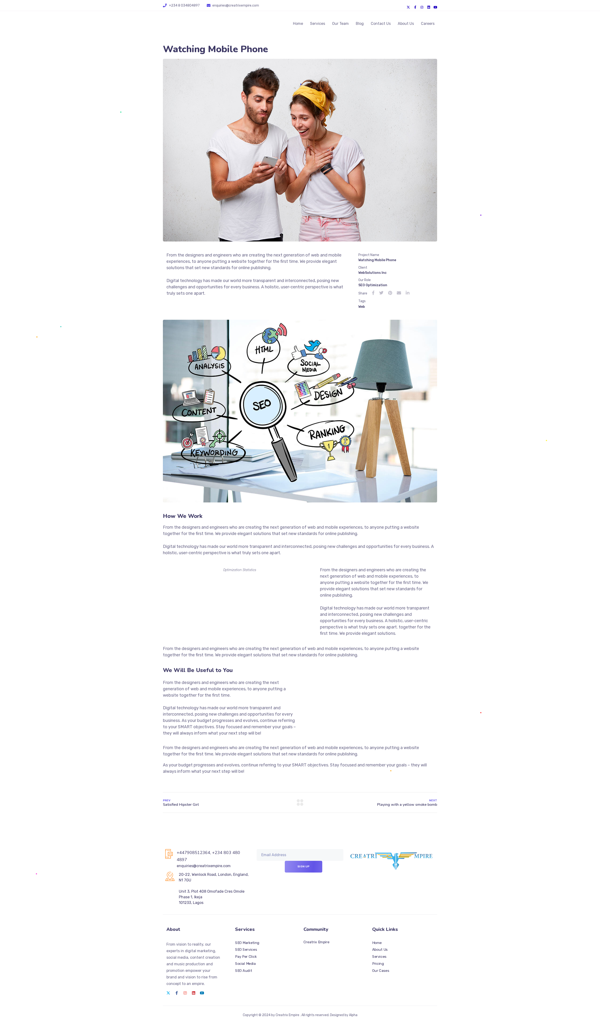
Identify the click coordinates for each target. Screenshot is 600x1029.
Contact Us (381, 23)
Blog (360, 23)
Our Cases (380, 970)
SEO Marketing (247, 942)
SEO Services (246, 949)
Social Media (245, 963)
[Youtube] (435, 7)
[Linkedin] (428, 7)
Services (317, 23)
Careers (428, 23)
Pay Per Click (246, 957)
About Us (406, 23)
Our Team (340, 23)
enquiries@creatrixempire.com (235, 5)
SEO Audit (243, 970)
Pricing (378, 963)
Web (361, 307)
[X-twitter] (408, 7)
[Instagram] (422, 7)
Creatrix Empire (316, 942)
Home (298, 23)
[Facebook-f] (415, 7)
